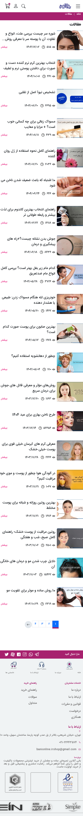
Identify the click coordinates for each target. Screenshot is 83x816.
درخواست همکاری (75, 714)
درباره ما (58, 672)
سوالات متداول (32, 700)
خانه (79, 672)
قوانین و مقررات (71, 704)
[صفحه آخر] (28, 624)
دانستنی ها (9, 672)
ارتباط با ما (34, 672)
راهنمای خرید (29, 690)
